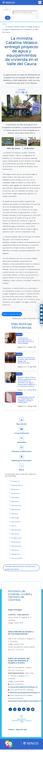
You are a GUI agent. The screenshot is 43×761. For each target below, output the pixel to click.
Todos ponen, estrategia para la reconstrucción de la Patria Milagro (26, 340)
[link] (21, 325)
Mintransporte (16, 546)
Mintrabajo (15, 497)
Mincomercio (16, 522)
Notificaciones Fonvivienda (21, 460)
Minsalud (14, 514)
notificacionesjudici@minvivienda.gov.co (24, 692)
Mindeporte (15, 554)
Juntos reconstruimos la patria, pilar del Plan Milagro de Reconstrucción (26, 360)
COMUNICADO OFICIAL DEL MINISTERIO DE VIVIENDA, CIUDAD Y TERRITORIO (26, 399)
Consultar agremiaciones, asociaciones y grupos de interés (20, 568)
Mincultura (15, 534)
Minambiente (16, 542)
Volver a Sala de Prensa (12, 314)
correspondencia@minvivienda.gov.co (23, 687)
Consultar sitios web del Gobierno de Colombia (20, 475)
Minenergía (15, 518)
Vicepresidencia (17, 485)
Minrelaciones (16, 505)
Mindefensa (15, 493)
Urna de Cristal (16, 558)
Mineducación (16, 530)
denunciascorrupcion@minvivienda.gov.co (24, 701)
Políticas (11, 729)
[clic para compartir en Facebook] (20, 92)
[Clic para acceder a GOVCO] (30, 743)
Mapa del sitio (21, 424)
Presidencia (15, 481)
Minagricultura (16, 538)
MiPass (21, 470)
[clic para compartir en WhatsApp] (23, 92)
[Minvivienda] (21, 718)
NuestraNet (21, 442)
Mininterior (15, 501)
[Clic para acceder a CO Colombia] (9, 744)
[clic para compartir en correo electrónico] (26, 92)
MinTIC (13, 526)
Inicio (4, 24)
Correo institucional (21, 433)
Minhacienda (15, 509)
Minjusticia (15, 489)
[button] (8, 141)
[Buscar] (7, 18)
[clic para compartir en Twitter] (16, 92)
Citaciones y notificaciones (21, 451)
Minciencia (15, 550)
